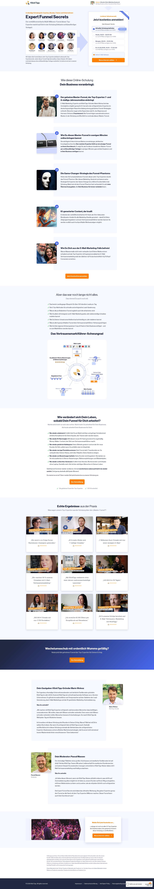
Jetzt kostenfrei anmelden (77, 276)
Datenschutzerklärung (90, 883)
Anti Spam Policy (105, 883)
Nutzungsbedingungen (119, 883)
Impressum (78, 883)
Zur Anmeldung (77, 482)
